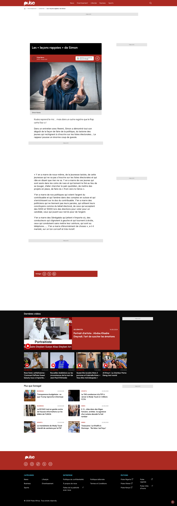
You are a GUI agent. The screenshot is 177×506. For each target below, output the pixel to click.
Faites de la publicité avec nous (71, 489)
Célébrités (41, 8)
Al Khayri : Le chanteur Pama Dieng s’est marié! (114, 374)
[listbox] (88, 366)
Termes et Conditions (98, 483)
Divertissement (82, 3)
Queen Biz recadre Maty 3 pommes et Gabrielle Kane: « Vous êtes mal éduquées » (88, 375)
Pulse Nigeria (126, 479)
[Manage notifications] (172, 502)
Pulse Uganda (143, 480)
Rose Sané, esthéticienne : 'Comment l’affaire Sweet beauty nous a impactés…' (34, 375)
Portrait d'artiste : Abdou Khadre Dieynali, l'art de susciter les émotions (94, 335)
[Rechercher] (151, 3)
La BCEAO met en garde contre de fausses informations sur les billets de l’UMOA (50, 411)
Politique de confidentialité (73, 479)
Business (103, 3)
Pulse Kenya (125, 488)
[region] (88, 366)
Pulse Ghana (125, 483)
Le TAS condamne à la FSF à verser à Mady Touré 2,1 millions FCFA (94, 396)
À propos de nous (70, 483)
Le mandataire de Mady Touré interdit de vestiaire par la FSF (49, 427)
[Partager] (97, 58)
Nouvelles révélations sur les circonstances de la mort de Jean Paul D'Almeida (61, 375)
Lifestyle (94, 3)
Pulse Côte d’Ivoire (144, 487)
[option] (36, 366)
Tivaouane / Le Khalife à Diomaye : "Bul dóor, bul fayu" (93, 427)
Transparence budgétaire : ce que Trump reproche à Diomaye (50, 395)
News (72, 3)
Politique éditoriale (97, 479)
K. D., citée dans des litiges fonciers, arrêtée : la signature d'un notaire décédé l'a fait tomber (93, 413)
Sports (110, 3)
